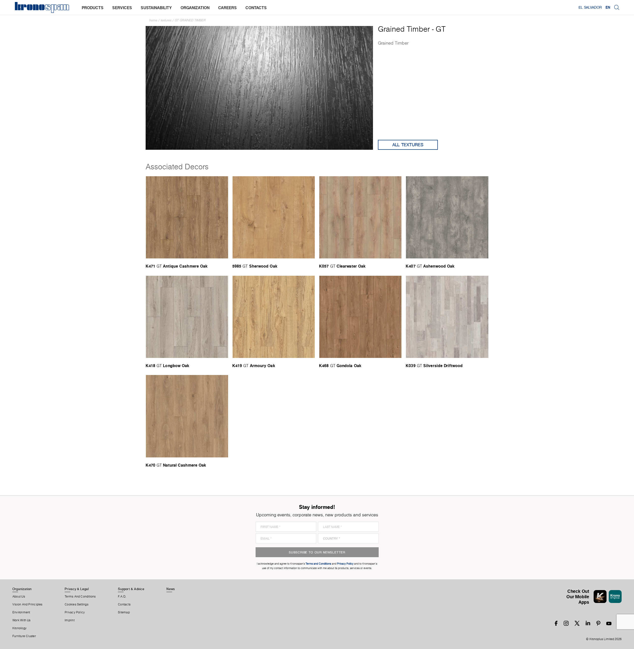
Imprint (70, 620)
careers (227, 8)
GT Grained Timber (190, 20)
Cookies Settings (76, 604)
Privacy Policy (75, 612)
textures (166, 20)
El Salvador (590, 7)
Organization (22, 588)
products (93, 8)
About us (18, 597)
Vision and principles (27, 604)
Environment (21, 612)
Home (153, 20)
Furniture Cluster (24, 636)
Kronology (19, 628)
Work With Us (21, 620)
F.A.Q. (122, 597)
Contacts (124, 604)
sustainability (156, 8)
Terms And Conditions (80, 597)
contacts (256, 8)
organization (195, 8)
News (170, 588)
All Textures (407, 145)
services (122, 8)
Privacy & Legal (77, 588)
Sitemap (124, 612)
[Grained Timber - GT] (259, 87)
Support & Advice (131, 588)
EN (608, 7)
